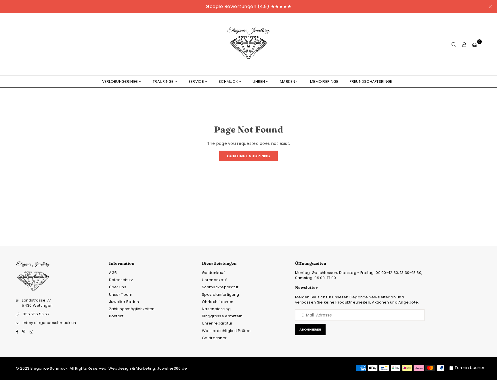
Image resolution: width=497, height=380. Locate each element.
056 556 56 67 (36, 314)
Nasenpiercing (216, 309)
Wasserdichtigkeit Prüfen (226, 330)
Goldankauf (213, 272)
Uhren (259, 81)
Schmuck (228, 81)
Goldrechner (214, 338)
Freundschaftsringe (371, 81)
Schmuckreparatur (220, 287)
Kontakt (116, 316)
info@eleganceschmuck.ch (49, 322)
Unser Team (121, 294)
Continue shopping (248, 156)
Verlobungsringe (120, 81)
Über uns (117, 287)
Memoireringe (324, 81)
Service (196, 81)
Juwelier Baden (124, 301)
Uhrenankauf (214, 280)
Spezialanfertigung (220, 294)
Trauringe (163, 81)
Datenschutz (121, 280)
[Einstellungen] (464, 44)
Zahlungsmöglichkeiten (132, 309)
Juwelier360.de (171, 368)
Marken (287, 81)
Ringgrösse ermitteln (222, 316)
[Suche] (454, 44)
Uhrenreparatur (217, 323)
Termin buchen (469, 368)
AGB (113, 272)
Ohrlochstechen (217, 301)
